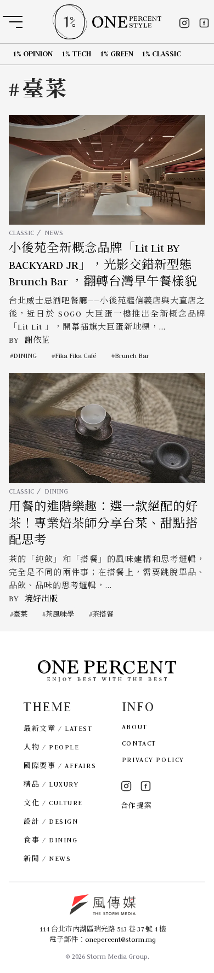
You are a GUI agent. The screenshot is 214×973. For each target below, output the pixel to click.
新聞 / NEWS (47, 858)
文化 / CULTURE (53, 803)
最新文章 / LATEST (58, 728)
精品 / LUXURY (51, 784)
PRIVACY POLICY (153, 759)
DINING (25, 355)
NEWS (53, 232)
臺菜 (20, 614)
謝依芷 (37, 340)
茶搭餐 (103, 614)
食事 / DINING (50, 840)
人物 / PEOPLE (51, 747)
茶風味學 (60, 614)
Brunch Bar (132, 355)
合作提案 (137, 805)
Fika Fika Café (76, 355)
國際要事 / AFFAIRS (60, 765)
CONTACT (139, 743)
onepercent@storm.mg (120, 939)
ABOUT (135, 727)
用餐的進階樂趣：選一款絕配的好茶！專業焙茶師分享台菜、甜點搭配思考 (103, 523)
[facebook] (204, 23)
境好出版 (41, 598)
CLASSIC (21, 232)
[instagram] (184, 23)
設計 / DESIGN (51, 821)
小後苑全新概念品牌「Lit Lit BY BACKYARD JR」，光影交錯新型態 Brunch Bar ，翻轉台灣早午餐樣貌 (103, 265)
